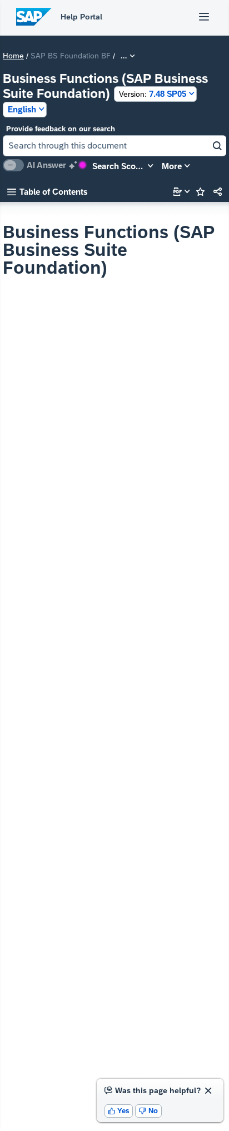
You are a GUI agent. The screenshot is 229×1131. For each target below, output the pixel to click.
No (148, 1111)
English (22, 109)
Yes (119, 1111)
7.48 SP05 (152, 93)
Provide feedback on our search (60, 129)
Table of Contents (47, 191)
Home (13, 56)
